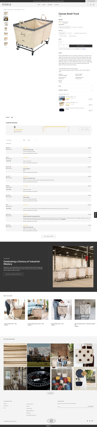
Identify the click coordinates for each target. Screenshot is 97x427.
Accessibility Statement (31, 415)
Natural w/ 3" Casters (78, 27)
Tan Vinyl (69, 33)
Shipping (60, 21)
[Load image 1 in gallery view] (6, 13)
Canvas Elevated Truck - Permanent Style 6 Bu (85, 324)
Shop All (5, 9)
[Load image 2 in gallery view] (6, 18)
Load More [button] (50, 393)
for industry (91, 1)
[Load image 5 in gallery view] (6, 34)
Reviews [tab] (7, 117)
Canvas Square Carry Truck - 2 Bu (36, 323)
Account (5, 403)
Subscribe (90, 406)
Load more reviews (48, 236)
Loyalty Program (29, 404)
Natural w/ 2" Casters (65, 27)
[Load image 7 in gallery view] (6, 44)
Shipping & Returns (30, 410)
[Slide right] (54, 34)
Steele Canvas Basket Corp (11, 421)
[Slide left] (12, 34)
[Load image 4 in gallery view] (6, 28)
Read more (64, 219)
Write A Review (85, 129)
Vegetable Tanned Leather (80, 33)
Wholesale (28, 413)
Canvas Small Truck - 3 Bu (10, 323)
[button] (39, 5)
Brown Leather (63, 36)
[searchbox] (14, 140)
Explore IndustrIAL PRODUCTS (13, 274)
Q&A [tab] (12, 117)
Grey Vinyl (62, 33)
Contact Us (6, 405)
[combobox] (32, 140)
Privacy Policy (29, 408)
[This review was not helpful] (35, 153)
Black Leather (72, 36)
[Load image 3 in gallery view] (6, 23)
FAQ (4, 408)
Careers (28, 406)
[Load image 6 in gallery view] (6, 39)
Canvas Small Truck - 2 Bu (57, 323)
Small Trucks (10, 9)
